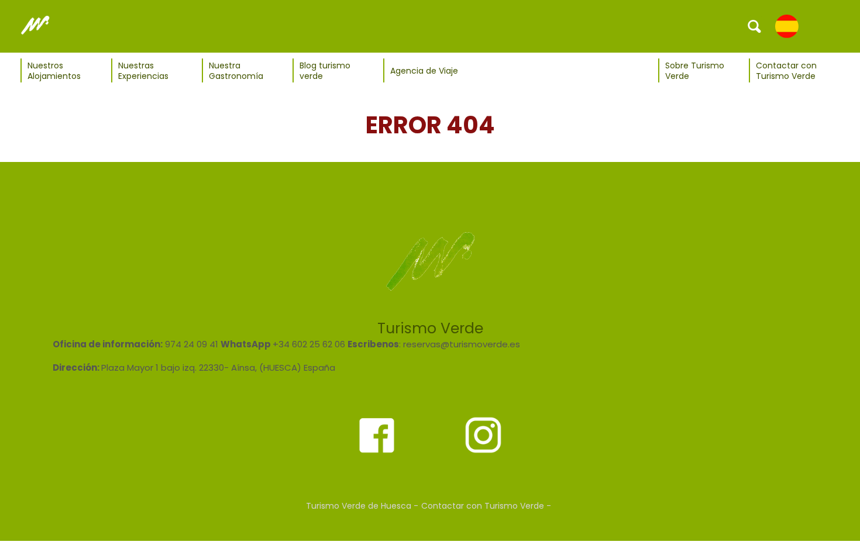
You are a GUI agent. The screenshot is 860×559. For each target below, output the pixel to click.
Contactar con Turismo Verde (786, 70)
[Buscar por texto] (754, 26)
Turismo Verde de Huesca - (362, 506)
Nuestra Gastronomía (236, 70)
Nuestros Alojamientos (54, 70)
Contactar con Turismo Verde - (486, 506)
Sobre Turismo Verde (694, 70)
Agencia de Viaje (424, 70)
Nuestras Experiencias (143, 70)
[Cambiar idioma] (787, 26)
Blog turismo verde (325, 70)
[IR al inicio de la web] (35, 26)
